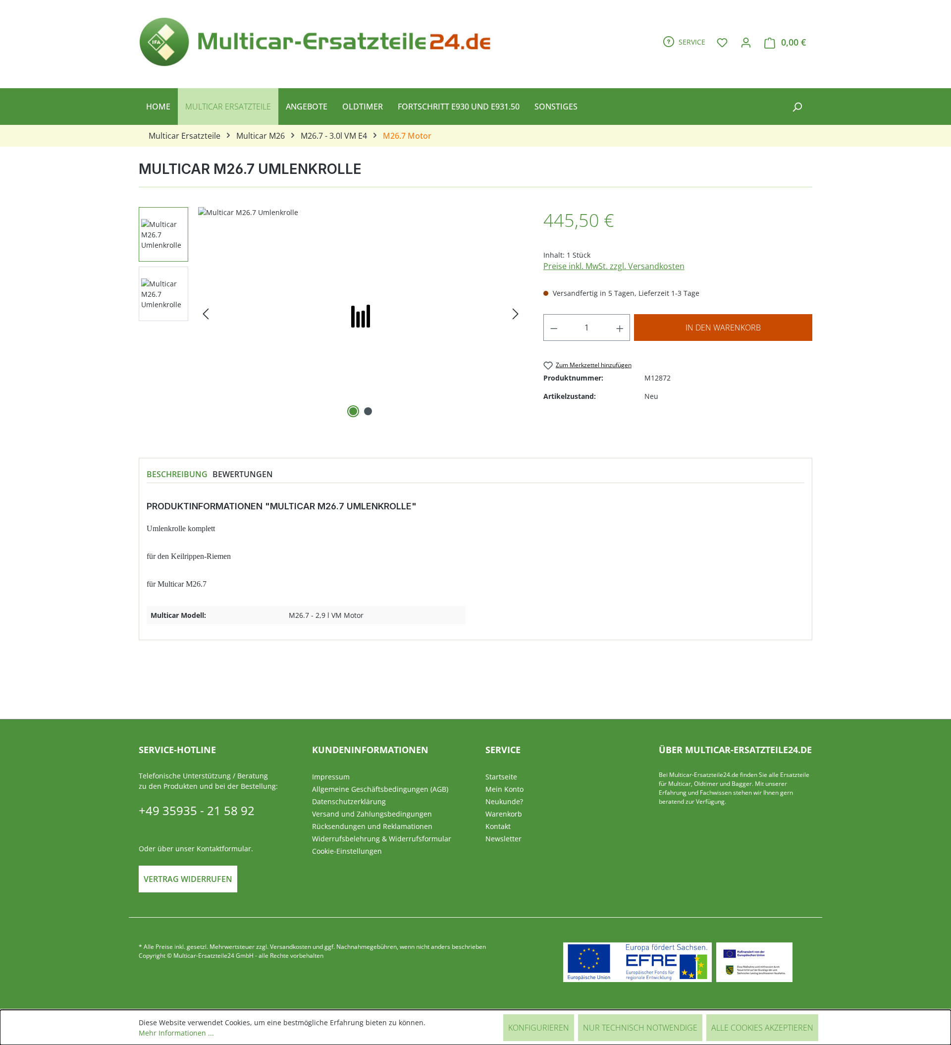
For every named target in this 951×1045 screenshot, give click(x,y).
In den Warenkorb (723, 327)
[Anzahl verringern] (553, 327)
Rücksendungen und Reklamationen (372, 826)
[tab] (177, 474)
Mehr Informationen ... (176, 1033)
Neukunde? (504, 801)
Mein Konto (504, 789)
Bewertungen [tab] (242, 474)
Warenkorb (503, 814)
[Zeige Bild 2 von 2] (368, 411)
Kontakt (498, 826)
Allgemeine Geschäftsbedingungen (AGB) (380, 789)
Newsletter (503, 838)
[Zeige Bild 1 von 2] (353, 411)
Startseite (501, 776)
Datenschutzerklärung (349, 801)
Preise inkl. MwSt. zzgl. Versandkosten (614, 266)
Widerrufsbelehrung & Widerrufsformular (381, 838)
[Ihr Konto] (746, 42)
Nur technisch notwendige (640, 1027)
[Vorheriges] (205, 314)
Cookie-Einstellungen (347, 851)
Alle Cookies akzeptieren (762, 1027)
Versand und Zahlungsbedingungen (372, 814)
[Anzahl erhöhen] (620, 327)
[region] (331, 313)
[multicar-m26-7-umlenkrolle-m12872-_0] (360, 313)
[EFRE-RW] (754, 962)
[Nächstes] (515, 314)
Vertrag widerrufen (188, 879)
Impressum (331, 776)
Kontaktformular (224, 848)
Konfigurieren (538, 1027)
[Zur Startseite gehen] (319, 40)
